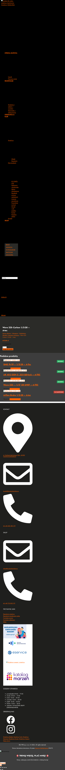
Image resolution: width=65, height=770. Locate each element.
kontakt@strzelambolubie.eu (11, 491)
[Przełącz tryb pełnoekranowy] (2, 767)
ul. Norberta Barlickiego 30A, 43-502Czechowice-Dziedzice (14, 456)
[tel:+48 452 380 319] (17, 522)
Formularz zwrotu (8, 618)
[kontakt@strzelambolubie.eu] (17, 488)
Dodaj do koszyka (8, 349)
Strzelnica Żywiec (14, 739)
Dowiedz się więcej (15, 399)
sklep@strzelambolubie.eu (10, 569)
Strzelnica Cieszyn (24, 739)
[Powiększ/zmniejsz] (0, 767)
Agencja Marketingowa (41, 748)
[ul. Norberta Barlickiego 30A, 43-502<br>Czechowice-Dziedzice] (17, 452)
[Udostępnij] (4, 767)
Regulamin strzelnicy (9, 614)
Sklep (4, 622)
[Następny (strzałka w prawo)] (2, 769)
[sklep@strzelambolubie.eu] (17, 565)
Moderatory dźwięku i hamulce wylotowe (14, 334)
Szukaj (10, 276)
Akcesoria (15, 333)
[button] (9, 28)
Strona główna (7, 333)
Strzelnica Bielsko (8, 737)
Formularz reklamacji (9, 620)
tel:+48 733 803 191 (9, 603)
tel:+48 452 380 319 (9, 526)
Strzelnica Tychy (18, 737)
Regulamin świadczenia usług (11, 616)
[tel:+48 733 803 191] (17, 600)
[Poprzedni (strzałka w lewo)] (0, 769)
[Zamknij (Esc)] (6, 767)
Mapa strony (6, 741)
